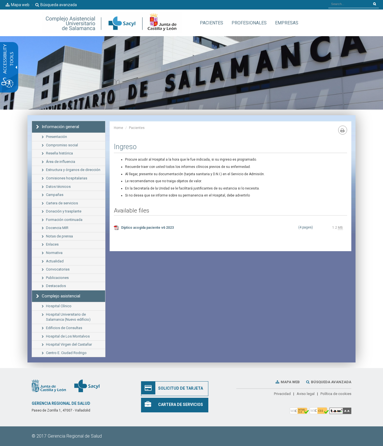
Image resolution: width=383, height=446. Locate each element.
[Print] (342, 130)
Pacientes (137, 128)
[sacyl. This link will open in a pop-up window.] (87, 386)
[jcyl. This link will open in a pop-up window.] (49, 386)
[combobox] (349, 4)
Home (118, 128)
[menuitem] (211, 23)
